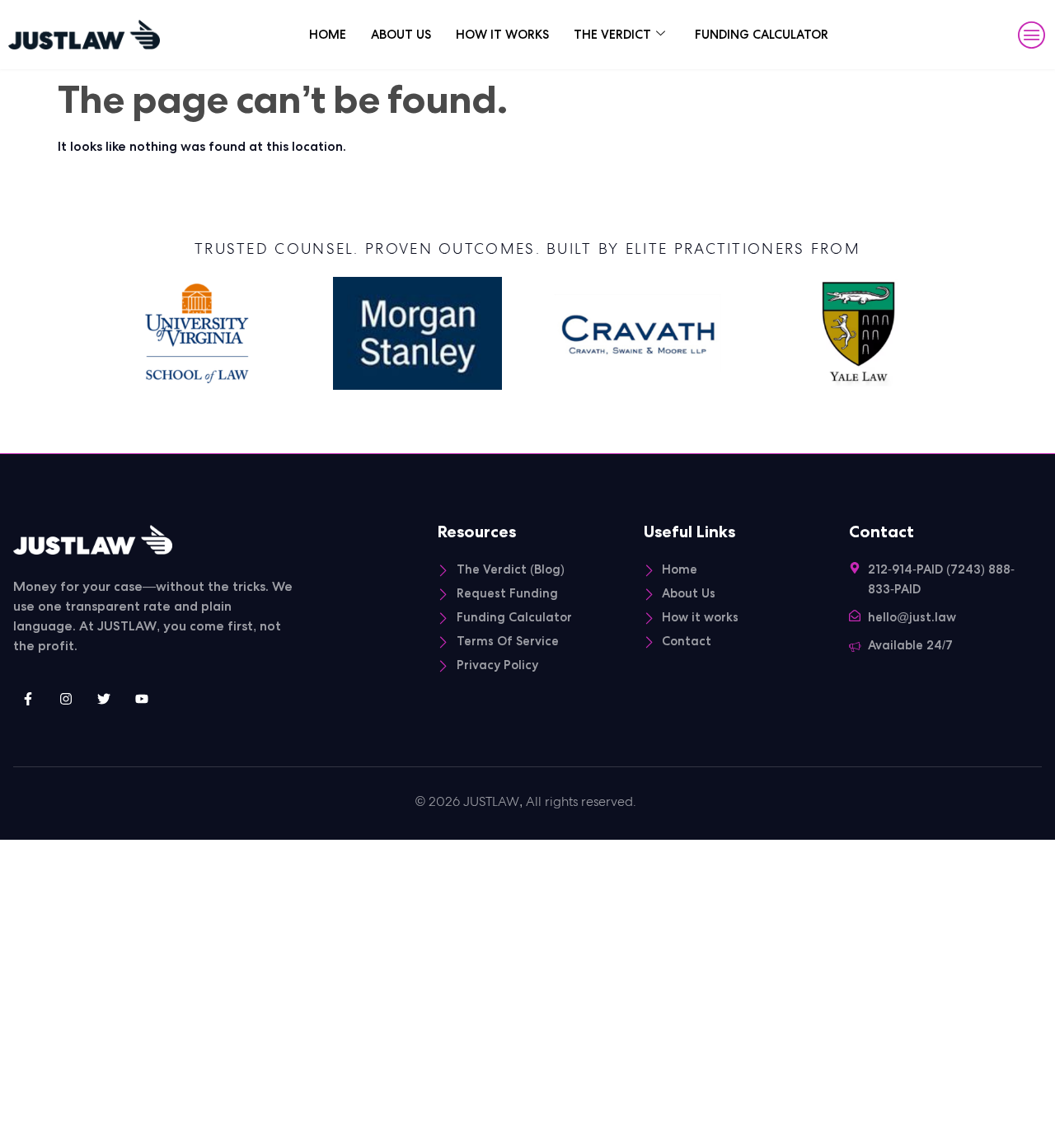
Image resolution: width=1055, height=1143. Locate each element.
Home (327, 34)
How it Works (502, 34)
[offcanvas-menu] (1032, 35)
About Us (401, 34)
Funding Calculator (761, 34)
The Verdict (612, 34)
